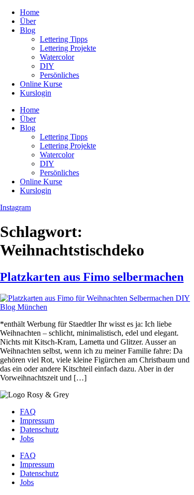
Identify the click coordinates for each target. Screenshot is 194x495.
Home (29, 12)
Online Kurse (41, 84)
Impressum (37, 420)
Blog (27, 30)
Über (28, 21)
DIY (47, 66)
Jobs (27, 438)
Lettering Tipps (64, 39)
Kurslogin (35, 93)
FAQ (28, 411)
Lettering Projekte (68, 48)
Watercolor (57, 57)
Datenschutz (39, 429)
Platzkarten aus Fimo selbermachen (92, 276)
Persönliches (59, 75)
